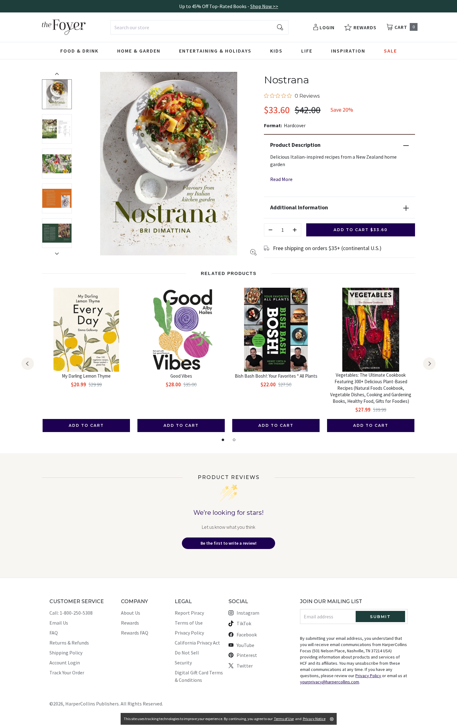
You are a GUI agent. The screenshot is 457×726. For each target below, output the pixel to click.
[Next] (429, 363)
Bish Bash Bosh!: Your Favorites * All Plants (276, 376)
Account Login (64, 662)
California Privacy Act (197, 643)
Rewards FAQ (134, 633)
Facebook (247, 634)
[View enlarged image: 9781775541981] (168, 163)
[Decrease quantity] (270, 230)
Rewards (130, 623)
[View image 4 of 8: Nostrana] (57, 198)
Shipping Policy (65, 652)
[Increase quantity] (295, 230)
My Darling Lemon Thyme (86, 376)
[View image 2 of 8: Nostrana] (57, 129)
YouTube (245, 645)
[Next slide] (57, 253)
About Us (130, 613)
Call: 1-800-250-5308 (71, 613)
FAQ (53, 633)
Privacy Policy (189, 633)
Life (306, 51)
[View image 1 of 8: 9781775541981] (57, 94)
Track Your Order (66, 672)
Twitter (245, 666)
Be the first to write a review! (228, 543)
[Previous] (27, 363)
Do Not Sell (187, 652)
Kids (276, 51)
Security (183, 662)
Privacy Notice (314, 718)
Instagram (248, 613)
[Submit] (280, 27)
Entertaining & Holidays (215, 51)
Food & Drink (79, 51)
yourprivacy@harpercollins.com (329, 682)
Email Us (58, 623)
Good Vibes (181, 376)
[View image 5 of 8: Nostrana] (57, 233)
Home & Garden (138, 51)
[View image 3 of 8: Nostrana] (57, 163)
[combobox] (199, 27)
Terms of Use (189, 623)
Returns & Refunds (69, 643)
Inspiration (348, 51)
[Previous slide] (57, 74)
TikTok (244, 623)
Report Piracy (189, 613)
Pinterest (247, 655)
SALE (390, 51)
